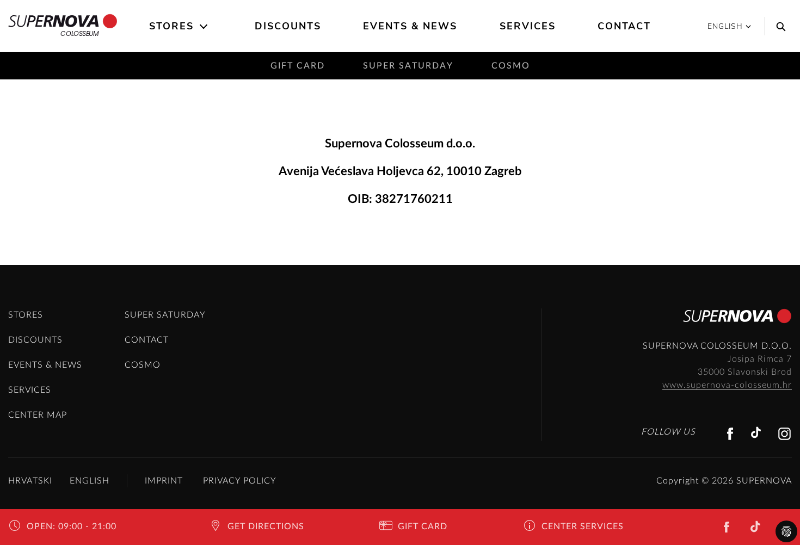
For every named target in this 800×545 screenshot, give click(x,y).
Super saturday (408, 65)
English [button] (725, 26)
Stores (171, 26)
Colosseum (79, 33)
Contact (624, 26)
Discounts (288, 26)
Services (528, 26)
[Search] (778, 26)
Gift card (297, 65)
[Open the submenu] (204, 27)
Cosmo (510, 65)
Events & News (410, 26)
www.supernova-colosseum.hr (727, 385)
